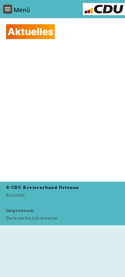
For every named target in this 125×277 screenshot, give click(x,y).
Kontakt (15, 195)
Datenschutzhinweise (32, 218)
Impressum (20, 210)
